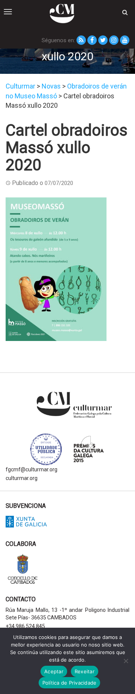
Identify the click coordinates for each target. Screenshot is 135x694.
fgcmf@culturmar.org (31, 469)
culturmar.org (22, 478)
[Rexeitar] (125, 661)
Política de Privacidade (69, 683)
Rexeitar (84, 671)
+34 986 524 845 (25, 626)
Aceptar (53, 671)
